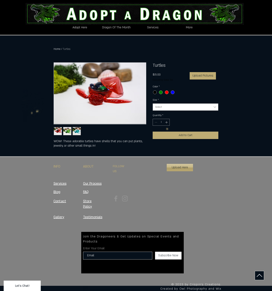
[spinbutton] (161, 122)
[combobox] (185, 107)
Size (156, 99)
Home (57, 49)
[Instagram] (125, 198)
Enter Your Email (94, 248)
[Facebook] (116, 198)
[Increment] (166, 122)
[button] (180, 167)
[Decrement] (155, 122)
